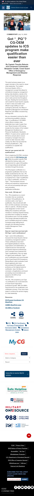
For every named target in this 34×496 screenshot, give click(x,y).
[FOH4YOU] (17, 425)
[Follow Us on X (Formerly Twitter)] (19, 487)
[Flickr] (32, 487)
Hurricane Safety (11, 327)
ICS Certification (20, 323)
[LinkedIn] (25, 487)
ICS (9, 323)
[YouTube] (22, 487)
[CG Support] (17, 409)
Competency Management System (17, 328)
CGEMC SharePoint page (13, 305)
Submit (24, 479)
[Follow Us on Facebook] (15, 487)
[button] (16, 3)
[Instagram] (29, 487)
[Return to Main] (29, 437)
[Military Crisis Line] (17, 400)
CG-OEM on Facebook (12, 308)
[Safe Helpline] (17, 389)
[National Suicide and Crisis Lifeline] (17, 417)
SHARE (13, 317)
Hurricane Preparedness (15, 325)
